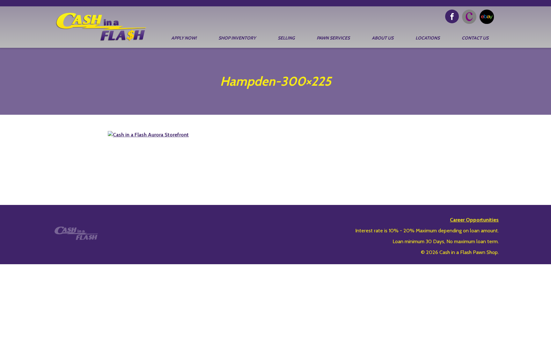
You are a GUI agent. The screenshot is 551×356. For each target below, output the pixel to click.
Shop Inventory (237, 38)
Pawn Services (333, 38)
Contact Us (475, 38)
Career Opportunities (474, 220)
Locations (427, 38)
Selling (286, 38)
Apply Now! (183, 38)
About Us (382, 38)
